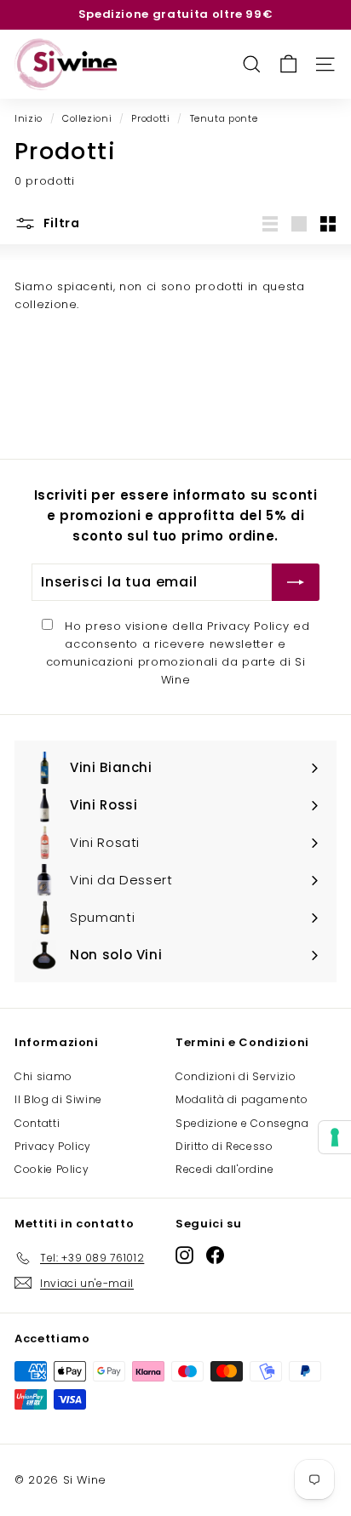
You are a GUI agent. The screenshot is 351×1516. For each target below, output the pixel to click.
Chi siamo (43, 1076)
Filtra (60, 223)
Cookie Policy (51, 1169)
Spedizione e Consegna (242, 1123)
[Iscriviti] (295, 582)
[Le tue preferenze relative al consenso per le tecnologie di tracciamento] (335, 1137)
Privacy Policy (248, 626)
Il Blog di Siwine (58, 1099)
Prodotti (150, 118)
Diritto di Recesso (224, 1146)
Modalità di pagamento (242, 1099)
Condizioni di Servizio (236, 1076)
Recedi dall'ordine (225, 1169)
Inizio (28, 118)
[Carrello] (288, 64)
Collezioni (87, 118)
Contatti (37, 1123)
